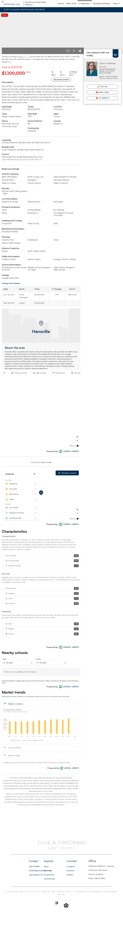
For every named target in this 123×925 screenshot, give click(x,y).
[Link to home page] (12, 3)
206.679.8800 (34, 866)
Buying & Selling (102, 4)
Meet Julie (71, 3)
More (117, 4)
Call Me (103, 86)
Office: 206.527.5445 (96, 878)
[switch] (68, 50)
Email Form (103, 92)
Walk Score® (46, 462)
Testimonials (49, 875)
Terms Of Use (48, 891)
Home (61, 3)
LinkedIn (70, 875)
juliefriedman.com (36, 875)
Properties (85, 4)
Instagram (71, 866)
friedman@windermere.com (40, 870)
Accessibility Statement (88, 891)
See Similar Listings (61, 80)
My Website (103, 98)
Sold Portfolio (49, 879)
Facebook (70, 870)
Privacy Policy (65, 891)
